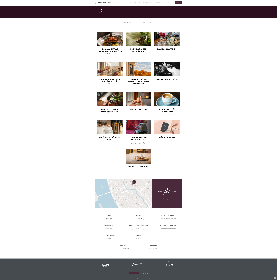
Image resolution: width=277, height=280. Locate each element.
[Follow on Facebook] (141, 273)
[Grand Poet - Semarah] (104, 3)
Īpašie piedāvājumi (148, 2)
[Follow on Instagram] (143, 273)
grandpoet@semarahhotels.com (108, 219)
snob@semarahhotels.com (108, 229)
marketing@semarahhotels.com (168, 228)
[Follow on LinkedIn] (145, 273)
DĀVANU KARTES (132, 2)
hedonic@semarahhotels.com (109, 239)
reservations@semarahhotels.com (138, 219)
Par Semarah (158, 2)
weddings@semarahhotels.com (138, 239)
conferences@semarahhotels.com (138, 229)
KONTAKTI (166, 2)
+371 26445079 (138, 228)
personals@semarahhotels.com (168, 218)
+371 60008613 (108, 238)
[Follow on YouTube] (147, 273)
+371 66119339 (138, 218)
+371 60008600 (108, 218)
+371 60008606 (108, 228)
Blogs (139, 2)
